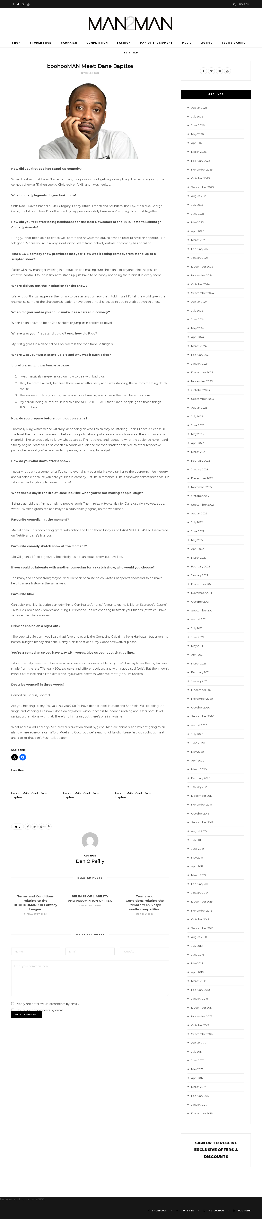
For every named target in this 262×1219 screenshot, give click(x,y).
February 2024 (200, 354)
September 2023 (202, 398)
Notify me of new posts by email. (40, 1010)
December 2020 (202, 689)
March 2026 (199, 151)
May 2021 (197, 645)
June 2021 (197, 637)
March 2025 (198, 240)
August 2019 (199, 831)
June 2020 (198, 743)
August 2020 (199, 725)
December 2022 (202, 478)
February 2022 (200, 566)
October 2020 (200, 707)
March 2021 (198, 663)
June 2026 (197, 125)
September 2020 (202, 716)
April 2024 (197, 337)
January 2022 (199, 575)
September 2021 (202, 610)
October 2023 (200, 390)
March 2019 (198, 875)
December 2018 (202, 901)
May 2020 (197, 751)
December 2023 (202, 372)
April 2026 (197, 143)
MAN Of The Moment (156, 42)
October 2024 (200, 284)
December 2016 (201, 1113)
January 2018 (199, 998)
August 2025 (199, 196)
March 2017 (198, 1086)
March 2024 (199, 346)
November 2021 (201, 592)
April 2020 (197, 760)
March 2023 (199, 451)
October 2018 (200, 919)
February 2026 (200, 160)
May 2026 (197, 134)
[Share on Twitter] (35, 827)
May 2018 (197, 963)
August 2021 (199, 619)
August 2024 (199, 301)
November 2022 (201, 487)
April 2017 (197, 1078)
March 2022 (198, 557)
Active (206, 42)
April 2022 (197, 548)
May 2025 (197, 222)
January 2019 (199, 892)
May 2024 (197, 328)
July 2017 (196, 1051)
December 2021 (201, 584)
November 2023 (202, 381)
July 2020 (197, 734)
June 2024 (197, 319)
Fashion (124, 42)
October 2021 (200, 601)
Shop (16, 42)
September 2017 (202, 1034)
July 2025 (197, 204)
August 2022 (199, 513)
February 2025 (200, 249)
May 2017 (197, 1069)
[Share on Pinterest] (48, 827)
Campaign (69, 42)
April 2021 (197, 654)
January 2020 (200, 787)
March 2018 (198, 981)
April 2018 (197, 972)
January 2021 (199, 681)
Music (187, 42)
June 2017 (197, 1060)
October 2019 (200, 813)
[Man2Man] (131, 23)
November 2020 (202, 698)
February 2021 (200, 672)
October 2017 (200, 1025)
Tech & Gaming (234, 42)
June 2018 (197, 954)
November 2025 (201, 169)
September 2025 (202, 187)
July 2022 (197, 522)
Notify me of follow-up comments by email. (47, 1004)
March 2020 (199, 769)
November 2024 (202, 275)
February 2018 (200, 989)
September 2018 (202, 928)
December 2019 (201, 795)
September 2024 (202, 293)
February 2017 (200, 1095)
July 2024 (197, 310)
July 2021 (196, 628)
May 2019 (197, 857)
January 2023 (199, 469)
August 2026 (199, 107)
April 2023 (197, 443)
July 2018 (197, 945)
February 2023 (200, 460)
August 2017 (199, 1042)
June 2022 (197, 531)
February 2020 (200, 778)
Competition (97, 42)
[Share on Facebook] (28, 827)
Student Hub (40, 42)
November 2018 (201, 910)
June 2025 (197, 213)
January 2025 (199, 257)
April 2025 (197, 231)
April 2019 (197, 866)
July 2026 (197, 116)
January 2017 (199, 1104)
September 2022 (202, 504)
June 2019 (197, 848)
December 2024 (202, 266)
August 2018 (199, 937)
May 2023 (197, 434)
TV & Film (131, 52)
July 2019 (196, 840)
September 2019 (202, 822)
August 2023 (199, 407)
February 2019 (200, 884)
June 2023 (197, 425)
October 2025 (200, 178)
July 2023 (197, 416)
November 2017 (201, 1016)
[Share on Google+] (41, 827)
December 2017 (201, 1007)
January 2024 (199, 363)
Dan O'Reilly (90, 861)
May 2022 (197, 540)
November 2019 (201, 804)
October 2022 (200, 495)
